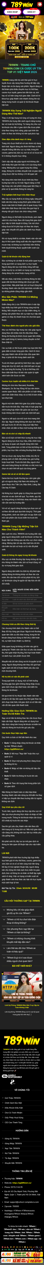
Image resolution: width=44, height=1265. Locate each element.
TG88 (4, 891)
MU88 (35, 888)
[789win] (22, 4)
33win (19, 888)
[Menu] (4, 4)
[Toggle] (4, 910)
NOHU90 (27, 888)
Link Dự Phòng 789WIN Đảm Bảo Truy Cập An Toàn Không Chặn (22, 1006)
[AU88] (22, 1254)
